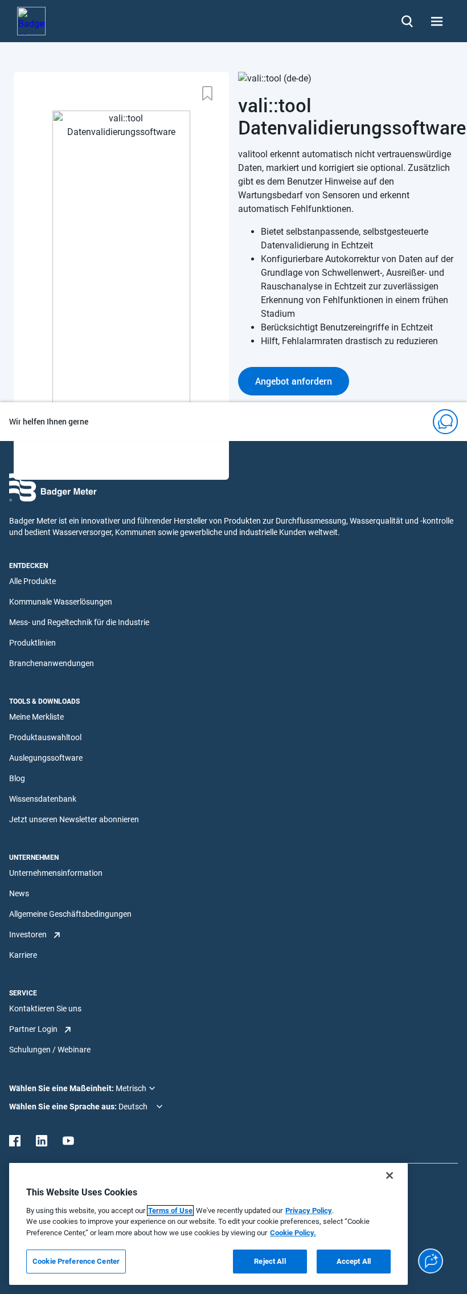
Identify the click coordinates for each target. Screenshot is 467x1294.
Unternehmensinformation (56, 872)
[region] (208, 1224)
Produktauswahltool (45, 737)
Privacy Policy (308, 1210)
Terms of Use (170, 1210)
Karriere (23, 955)
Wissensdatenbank (42, 798)
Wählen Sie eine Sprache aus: (63, 1106)
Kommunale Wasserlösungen (60, 601)
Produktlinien (32, 642)
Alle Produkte (32, 581)
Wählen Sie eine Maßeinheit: (62, 1088)
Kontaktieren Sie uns (45, 1008)
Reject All (269, 1261)
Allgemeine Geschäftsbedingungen (70, 914)
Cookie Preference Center (76, 1261)
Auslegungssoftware (46, 757)
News (19, 893)
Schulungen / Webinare (50, 1049)
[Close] (389, 1175)
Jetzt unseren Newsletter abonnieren (74, 819)
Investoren (28, 934)
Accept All (354, 1261)
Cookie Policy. (293, 1232)
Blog (17, 778)
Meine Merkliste (36, 716)
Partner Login (33, 1029)
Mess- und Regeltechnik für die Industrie (79, 622)
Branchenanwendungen (51, 663)
